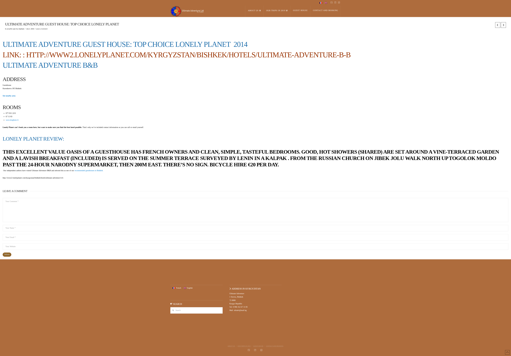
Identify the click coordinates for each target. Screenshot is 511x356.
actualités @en (11, 29)
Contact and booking (274, 346)
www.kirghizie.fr (12, 120)
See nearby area (9, 96)
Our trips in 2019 (244, 346)
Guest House (258, 346)
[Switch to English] (325, 3)
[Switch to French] (320, 3)
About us (231, 346)
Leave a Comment (42, 29)
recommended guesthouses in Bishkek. (89, 171)
